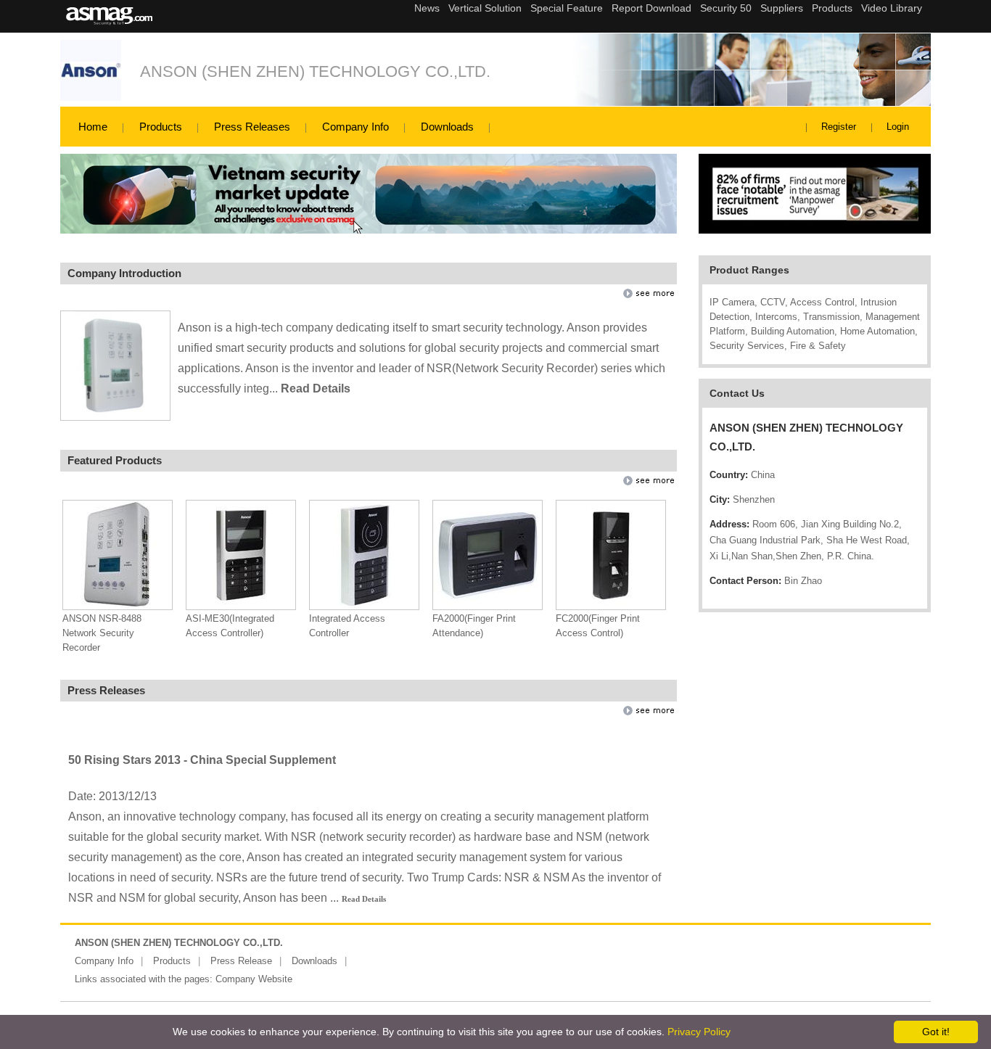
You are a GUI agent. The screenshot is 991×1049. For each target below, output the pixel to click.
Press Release (241, 960)
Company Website (253, 979)
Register (838, 126)
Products (160, 126)
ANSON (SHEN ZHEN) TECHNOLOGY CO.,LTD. (315, 71)
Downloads (447, 126)
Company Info (355, 126)
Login (898, 126)
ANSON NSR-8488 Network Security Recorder (101, 633)
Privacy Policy (699, 1031)
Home (92, 126)
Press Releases (252, 126)
